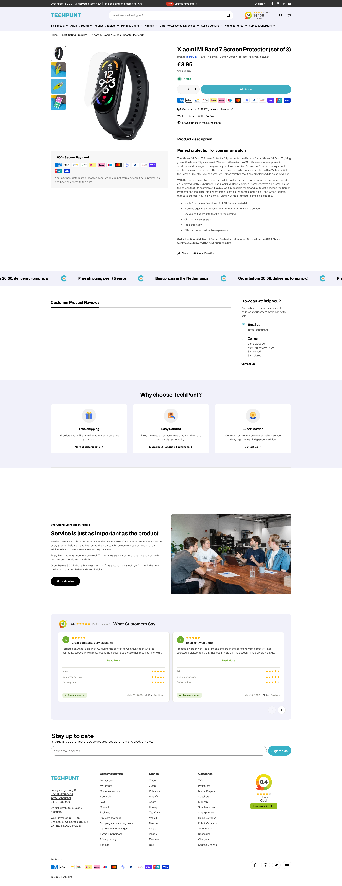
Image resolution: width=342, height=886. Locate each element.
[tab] (75, 304)
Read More (113, 660)
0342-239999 (256, 343)
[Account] (280, 15)
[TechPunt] (65, 778)
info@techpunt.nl (258, 329)
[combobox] (171, 15)
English (259, 3)
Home (54, 34)
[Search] (228, 15)
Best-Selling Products (74, 34)
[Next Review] (282, 710)
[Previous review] (272, 710)
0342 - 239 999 (60, 801)
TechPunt (191, 56)
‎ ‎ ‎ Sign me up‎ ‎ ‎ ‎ (279, 751)
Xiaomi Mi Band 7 (272, 158)
